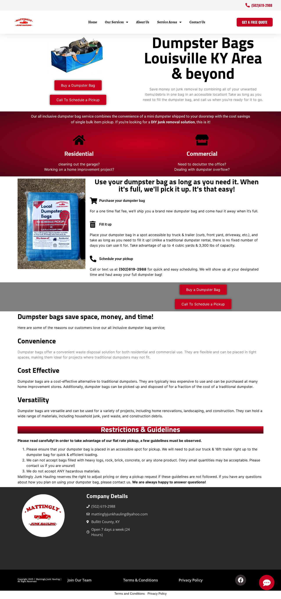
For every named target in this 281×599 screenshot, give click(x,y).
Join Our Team (80, 580)
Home (92, 22)
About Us (142, 22)
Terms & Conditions (140, 580)
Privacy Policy (191, 580)
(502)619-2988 (132, 269)
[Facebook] (240, 580)
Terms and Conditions (129, 593)
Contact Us (197, 22)
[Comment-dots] (266, 582)
